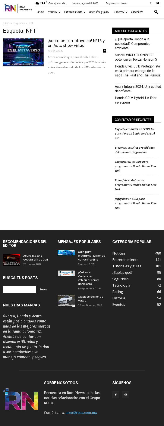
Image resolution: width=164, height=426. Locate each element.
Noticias (52, 12)
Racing (117, 291)
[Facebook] (151, 3)
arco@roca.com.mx (81, 413)
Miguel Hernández (126, 129)
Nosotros (118, 12)
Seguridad (120, 279)
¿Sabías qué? (122, 272)
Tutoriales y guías (99, 12)
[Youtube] (158, 3)
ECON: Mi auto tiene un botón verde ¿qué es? (135, 133)
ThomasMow (123, 162)
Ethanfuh (121, 180)
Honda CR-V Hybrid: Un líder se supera (136, 100)
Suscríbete (137, 12)
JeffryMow (121, 199)
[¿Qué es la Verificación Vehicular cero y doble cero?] (66, 273)
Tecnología (121, 285)
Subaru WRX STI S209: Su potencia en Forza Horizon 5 (136, 57)
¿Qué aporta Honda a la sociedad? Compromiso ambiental (133, 43)
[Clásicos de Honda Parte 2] (66, 301)
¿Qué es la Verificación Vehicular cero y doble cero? (88, 278)
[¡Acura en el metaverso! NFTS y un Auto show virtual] (23, 52)
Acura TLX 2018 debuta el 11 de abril (35, 257)
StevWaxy (121, 147)
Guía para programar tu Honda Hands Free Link (136, 166)
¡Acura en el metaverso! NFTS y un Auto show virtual (76, 43)
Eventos (118, 304)
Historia (118, 298)
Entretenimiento (73, 12)
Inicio (40, 12)
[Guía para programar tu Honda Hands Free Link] (66, 252)
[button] (156, 12)
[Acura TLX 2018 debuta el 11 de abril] (11, 260)
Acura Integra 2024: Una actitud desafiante (138, 89)
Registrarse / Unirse (116, 3)
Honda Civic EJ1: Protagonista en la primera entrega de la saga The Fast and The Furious (138, 73)
